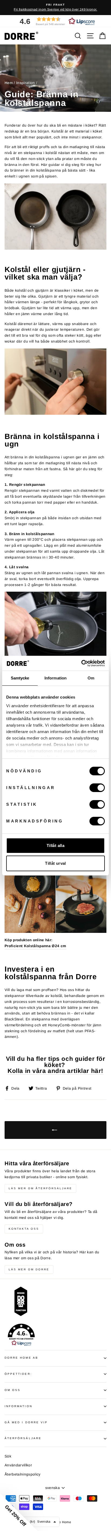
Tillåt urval (55, 863)
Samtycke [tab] (20, 678)
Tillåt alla (55, 845)
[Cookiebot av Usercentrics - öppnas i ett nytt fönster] (81, 663)
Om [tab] (91, 678)
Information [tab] (55, 678)
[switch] (97, 787)
